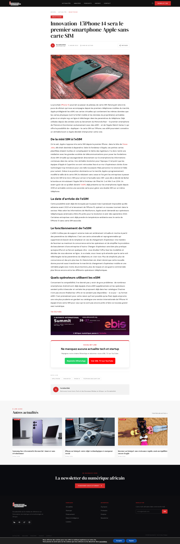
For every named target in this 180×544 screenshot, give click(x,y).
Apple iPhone (56, 378)
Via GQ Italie (56, 311)
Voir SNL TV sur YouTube (102, 361)
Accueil (53, 12)
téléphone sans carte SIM (91, 378)
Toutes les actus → (160, 413)
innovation (67, 378)
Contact (107, 3)
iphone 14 (77, 378)
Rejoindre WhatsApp (76, 361)
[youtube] (19, 522)
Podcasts (88, 3)
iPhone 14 (65, 105)
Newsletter (163, 3)
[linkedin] (14, 522)
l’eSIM (83, 184)
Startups (69, 510)
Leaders (68, 522)
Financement (70, 514)
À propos (104, 507)
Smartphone (73, 12)
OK (165, 511)
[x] (24, 522)
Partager (125, 45)
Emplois (103, 514)
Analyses (77, 3)
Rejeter (131, 541)
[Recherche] (152, 3)
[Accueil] (15, 3)
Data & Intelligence (72, 518)
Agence (98, 3)
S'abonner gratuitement (88, 486)
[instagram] (29, 522)
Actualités (66, 3)
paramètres (103, 542)
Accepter (119, 541)
